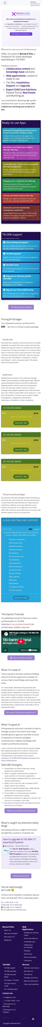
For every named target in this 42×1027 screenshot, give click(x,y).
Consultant (33, 758)
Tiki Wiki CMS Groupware (19, 758)
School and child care (31, 938)
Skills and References (31, 981)
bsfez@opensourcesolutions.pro (14, 909)
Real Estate (28, 954)
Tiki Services (28, 974)
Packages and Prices (31, 977)
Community (28, 960)
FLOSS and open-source (9, 755)
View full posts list (21, 875)
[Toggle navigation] (5, 3)
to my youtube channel (19, 624)
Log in (24, 1018)
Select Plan (21, 598)
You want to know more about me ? (21, 712)
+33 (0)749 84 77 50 (10, 902)
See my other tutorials (22, 657)
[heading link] (15, 927)
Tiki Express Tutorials (11, 980)
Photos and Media (30, 957)
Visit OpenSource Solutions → (21, 34)
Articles (7, 1018)
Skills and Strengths (11, 933)
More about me (9, 936)
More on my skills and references (21, 810)
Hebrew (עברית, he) (35, 5)
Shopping (27, 950)
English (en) (33, 2)
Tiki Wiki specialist (10, 971)
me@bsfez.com (10, 997)
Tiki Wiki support (9, 968)
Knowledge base (29, 941)
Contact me (21, 423)
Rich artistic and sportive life (14, 803)
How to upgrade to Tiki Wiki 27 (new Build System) (19, 840)
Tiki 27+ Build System (21, 849)
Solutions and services (31, 968)
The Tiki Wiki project (11, 989)
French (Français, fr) (35, 4)
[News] (6, 850)
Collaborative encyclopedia (28, 946)
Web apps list (28, 971)
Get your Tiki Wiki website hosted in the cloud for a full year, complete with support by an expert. (21, 533)
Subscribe (5, 624)
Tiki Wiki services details (21, 307)
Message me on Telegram (12, 907)
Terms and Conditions (31, 984)
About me (7, 930)
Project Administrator (8, 760)
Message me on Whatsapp (12, 905)
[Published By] (3, 846)
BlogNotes (8, 940)
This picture (34, 360)
